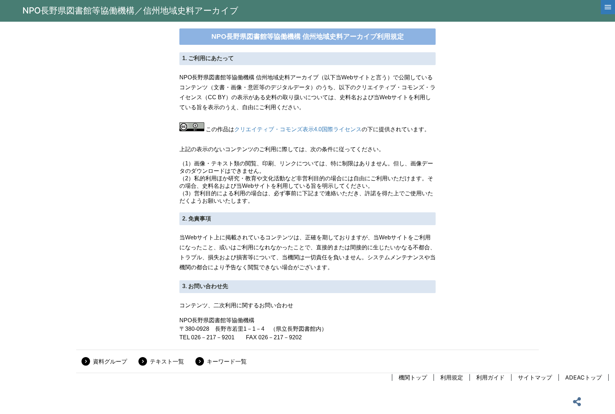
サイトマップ (535, 377)
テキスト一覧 (167, 361)
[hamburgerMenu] (608, 7)
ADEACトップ (583, 377)
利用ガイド (490, 377)
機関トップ (413, 377)
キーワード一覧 (227, 361)
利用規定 (451, 377)
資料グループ (110, 361)
